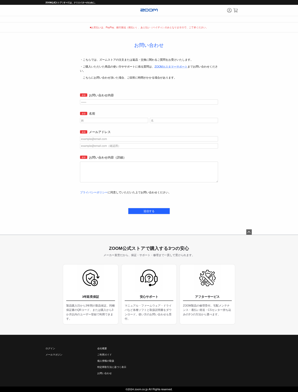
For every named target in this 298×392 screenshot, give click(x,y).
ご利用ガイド (104, 354)
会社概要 (102, 348)
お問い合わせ (104, 373)
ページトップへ (249, 232)
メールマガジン (54, 354)
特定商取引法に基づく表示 (111, 367)
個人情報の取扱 (105, 360)
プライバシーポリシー (94, 192)
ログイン (50, 348)
